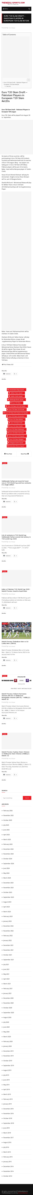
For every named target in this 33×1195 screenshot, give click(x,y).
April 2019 (6, 1089)
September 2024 (8, 863)
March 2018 (7, 1133)
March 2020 (7, 1037)
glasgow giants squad (16, 442)
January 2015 (7, 1162)
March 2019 (7, 1094)
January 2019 (7, 1104)
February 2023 (8, 916)
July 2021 (6, 964)
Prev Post (9, 454)
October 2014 (7, 1176)
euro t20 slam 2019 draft (16, 409)
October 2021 (7, 955)
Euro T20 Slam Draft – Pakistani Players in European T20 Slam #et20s (15, 83)
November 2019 (8, 1056)
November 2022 (8, 931)
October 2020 (7, 1008)
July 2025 (6, 825)
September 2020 (8, 1013)
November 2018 (8, 1113)
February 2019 (8, 1099)
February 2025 (8, 844)
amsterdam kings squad (16, 389)
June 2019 (6, 1080)
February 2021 (8, 988)
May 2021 (6, 974)
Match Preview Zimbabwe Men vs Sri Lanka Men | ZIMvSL (15, 642)
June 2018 (6, 1128)
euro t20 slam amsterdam (16, 416)
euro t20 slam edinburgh (16, 429)
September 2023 (8, 897)
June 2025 (6, 830)
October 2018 (7, 1118)
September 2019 (8, 1065)
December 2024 (8, 849)
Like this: (8, 86)
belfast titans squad (16, 393)
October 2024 (7, 859)
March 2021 (7, 984)
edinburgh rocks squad (16, 399)
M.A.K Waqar (12, 28)
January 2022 (7, 940)
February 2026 (8, 811)
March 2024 (7, 878)
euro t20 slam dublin (16, 426)
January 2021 (7, 993)
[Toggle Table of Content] (28, 80)
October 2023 (7, 892)
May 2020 (6, 1032)
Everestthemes (23, 1193)
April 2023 (6, 907)
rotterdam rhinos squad (16, 446)
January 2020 (7, 1046)
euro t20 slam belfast (16, 419)
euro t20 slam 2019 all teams (16, 406)
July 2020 (6, 1022)
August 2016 (7, 1142)
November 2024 (8, 854)
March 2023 (7, 912)
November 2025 (8, 815)
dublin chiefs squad (16, 396)
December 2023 (8, 883)
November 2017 (8, 1137)
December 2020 (8, 998)
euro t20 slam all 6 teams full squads (16, 413)
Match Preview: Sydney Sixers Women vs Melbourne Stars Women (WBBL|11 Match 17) (15, 754)
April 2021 (6, 979)
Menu (6, 9)
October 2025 (7, 820)
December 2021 (8, 945)
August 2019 (7, 1070)
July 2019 (6, 1075)
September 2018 (8, 1123)
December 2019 (8, 1051)
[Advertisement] (16, 57)
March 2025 (7, 839)
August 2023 (7, 902)
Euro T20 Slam (16, 403)
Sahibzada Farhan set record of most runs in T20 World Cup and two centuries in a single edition (16, 483)
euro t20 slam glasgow (16, 439)
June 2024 (6, 868)
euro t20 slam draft (16, 423)
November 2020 (8, 1003)
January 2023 (7, 921)
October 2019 (7, 1061)
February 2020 (8, 1041)
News (4, 463)
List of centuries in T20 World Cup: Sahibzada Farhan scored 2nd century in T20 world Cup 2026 (16, 537)
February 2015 (8, 1157)
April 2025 (6, 835)
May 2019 (6, 1085)
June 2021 (6, 969)
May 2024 (6, 873)
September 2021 (8, 960)
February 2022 (8, 936)
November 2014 (8, 1171)
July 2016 (6, 1147)
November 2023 (8, 888)
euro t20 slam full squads (16, 436)
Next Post (24, 454)
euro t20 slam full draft (16, 433)
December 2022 (8, 926)
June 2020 (6, 1027)
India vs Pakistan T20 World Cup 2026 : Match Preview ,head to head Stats (16, 590)
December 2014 (8, 1166)
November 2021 (8, 950)
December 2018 (8, 1109)
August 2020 (7, 1017)
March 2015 (7, 1152)
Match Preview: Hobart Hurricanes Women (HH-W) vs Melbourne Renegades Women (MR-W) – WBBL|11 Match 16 (16, 696)
